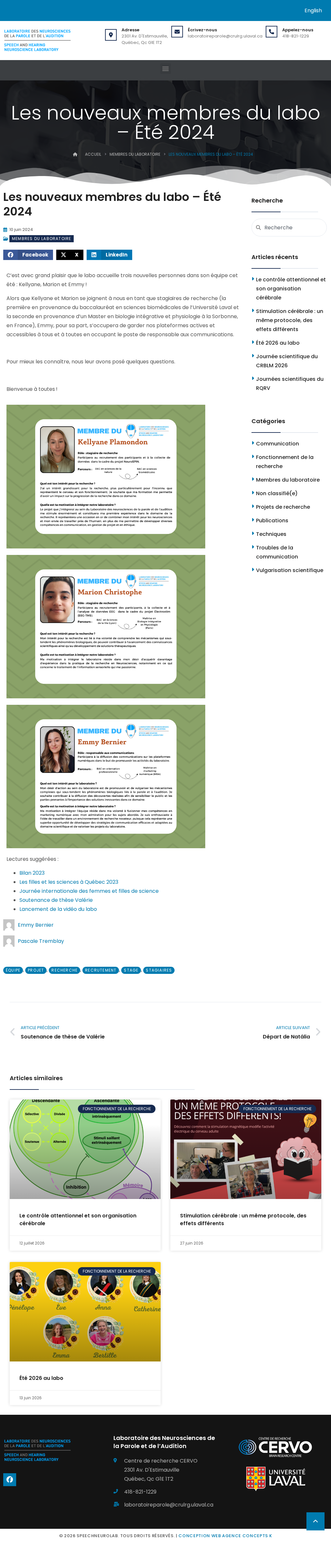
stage (131, 970)
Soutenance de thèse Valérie (56, 900)
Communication (277, 443)
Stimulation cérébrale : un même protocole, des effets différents (289, 320)
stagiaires (159, 970)
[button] (165, 68)
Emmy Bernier (36, 925)
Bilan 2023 (32, 873)
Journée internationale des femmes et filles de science (89, 891)
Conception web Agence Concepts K (225, 1536)
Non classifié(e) (277, 493)
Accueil (93, 154)
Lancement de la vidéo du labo (58, 909)
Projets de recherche (283, 507)
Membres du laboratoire (135, 154)
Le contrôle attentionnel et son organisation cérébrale (291, 288)
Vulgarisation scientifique (289, 570)
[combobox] (289, 227)
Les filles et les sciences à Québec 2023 (68, 882)
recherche (64, 970)
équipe (13, 970)
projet (36, 970)
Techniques (271, 534)
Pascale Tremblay (41, 941)
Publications (272, 520)
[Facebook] (9, 1479)
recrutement (100, 970)
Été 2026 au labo (278, 343)
